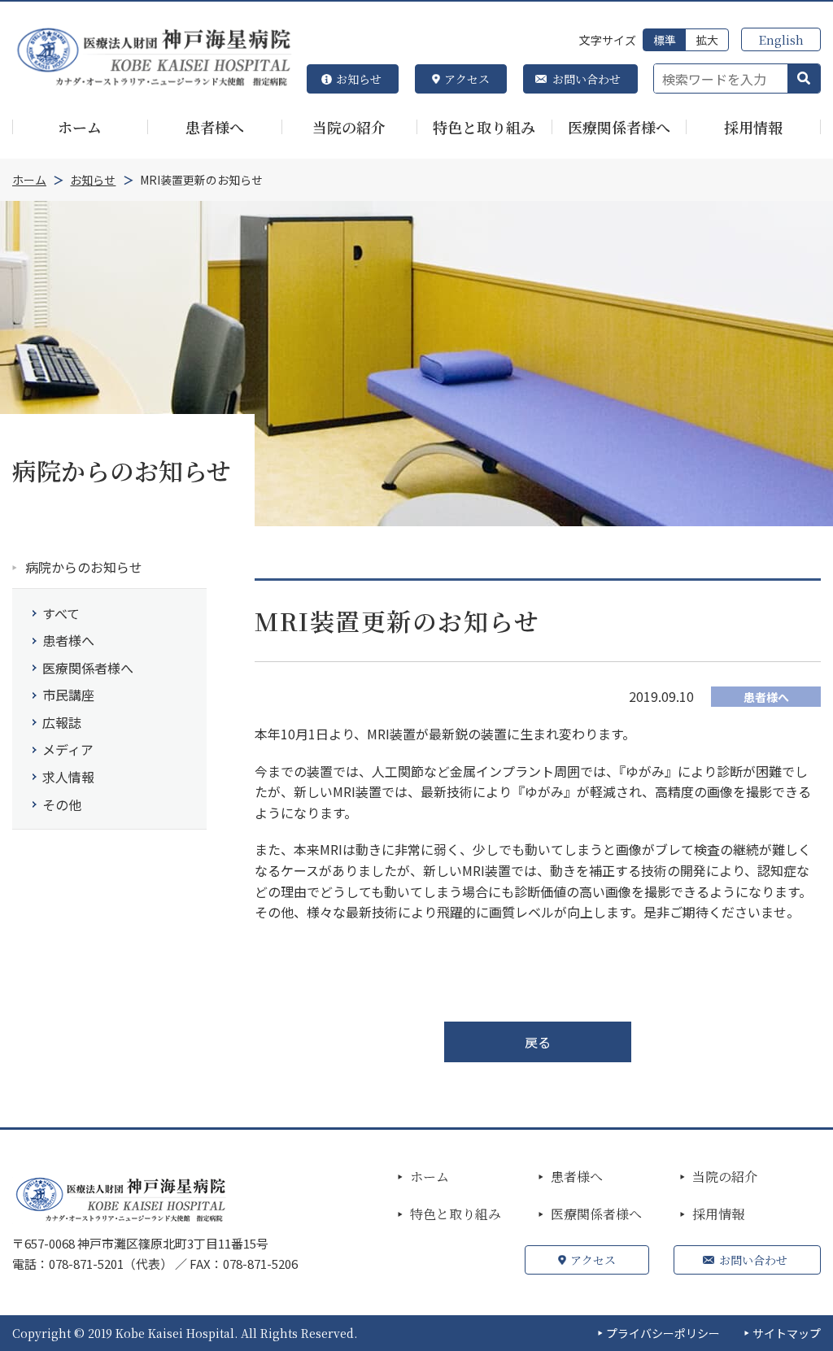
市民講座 (68, 694)
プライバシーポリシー (663, 1333)
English (781, 39)
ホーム (429, 1176)
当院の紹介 (724, 1176)
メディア (68, 749)
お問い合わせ (586, 79)
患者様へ (68, 640)
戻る (538, 1042)
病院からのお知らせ (83, 567)
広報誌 (61, 722)
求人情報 (68, 777)
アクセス (467, 79)
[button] (803, 79)
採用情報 (718, 1214)
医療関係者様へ (87, 668)
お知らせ (359, 79)
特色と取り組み (455, 1214)
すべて (61, 613)
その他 (61, 804)
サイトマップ (786, 1333)
